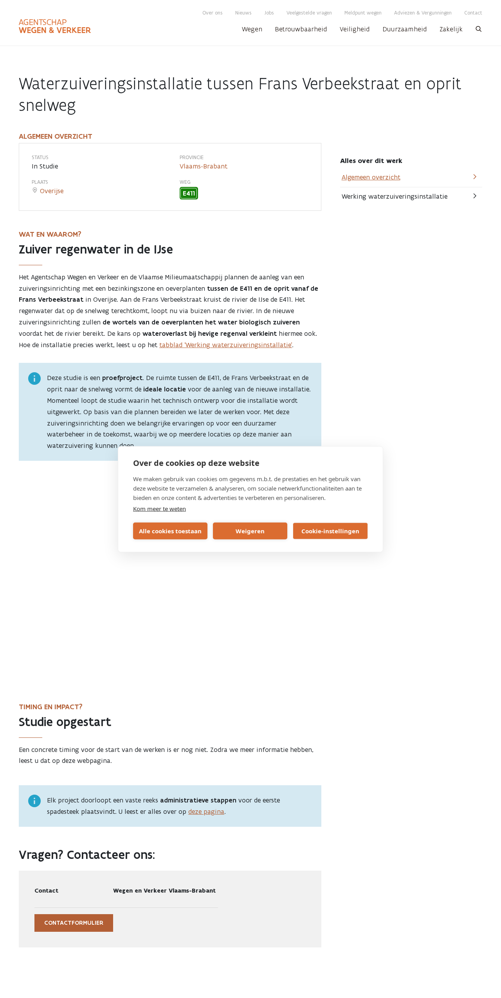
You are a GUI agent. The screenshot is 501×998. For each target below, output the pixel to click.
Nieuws (243, 12)
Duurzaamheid (404, 29)
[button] (478, 31)
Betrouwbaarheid (301, 29)
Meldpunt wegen (363, 12)
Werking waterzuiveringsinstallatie (394, 196)
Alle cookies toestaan (170, 531)
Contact (473, 12)
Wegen (252, 29)
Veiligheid (355, 29)
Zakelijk (451, 29)
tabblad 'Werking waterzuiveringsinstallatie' (225, 345)
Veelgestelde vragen (309, 12)
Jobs (269, 12)
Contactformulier (73, 923)
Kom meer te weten (159, 508)
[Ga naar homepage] (55, 26)
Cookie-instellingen (330, 531)
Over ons (212, 12)
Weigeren (250, 531)
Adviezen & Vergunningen (423, 12)
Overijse (51, 191)
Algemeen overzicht (371, 177)
